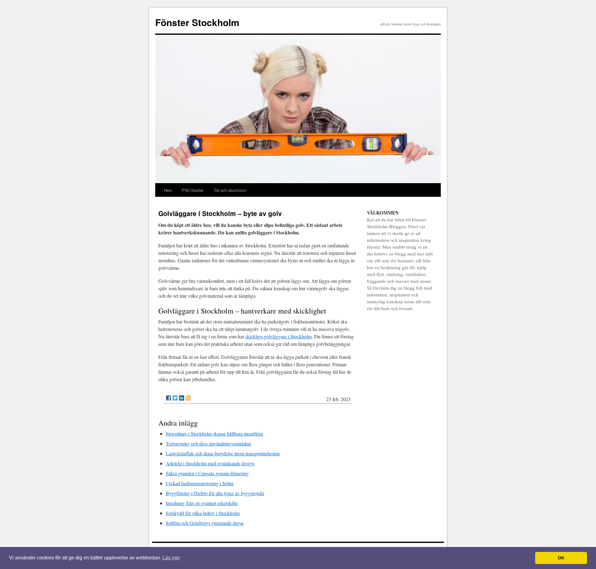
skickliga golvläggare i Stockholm (278, 336)
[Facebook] (168, 397)
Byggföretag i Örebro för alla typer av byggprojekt (215, 493)
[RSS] (188, 397)
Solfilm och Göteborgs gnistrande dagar (205, 523)
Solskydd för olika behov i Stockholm (203, 513)
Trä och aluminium (230, 190)
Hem (168, 190)
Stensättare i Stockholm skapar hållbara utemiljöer (214, 433)
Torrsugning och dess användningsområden (208, 443)
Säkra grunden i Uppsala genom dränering (207, 473)
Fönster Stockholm (197, 22)
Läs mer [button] (171, 557)
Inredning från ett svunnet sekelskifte (202, 503)
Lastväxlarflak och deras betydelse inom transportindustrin (223, 453)
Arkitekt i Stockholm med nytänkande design (210, 463)
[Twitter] (175, 397)
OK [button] (561, 557)
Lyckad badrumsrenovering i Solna (199, 483)
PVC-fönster (193, 190)
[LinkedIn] (181, 397)
